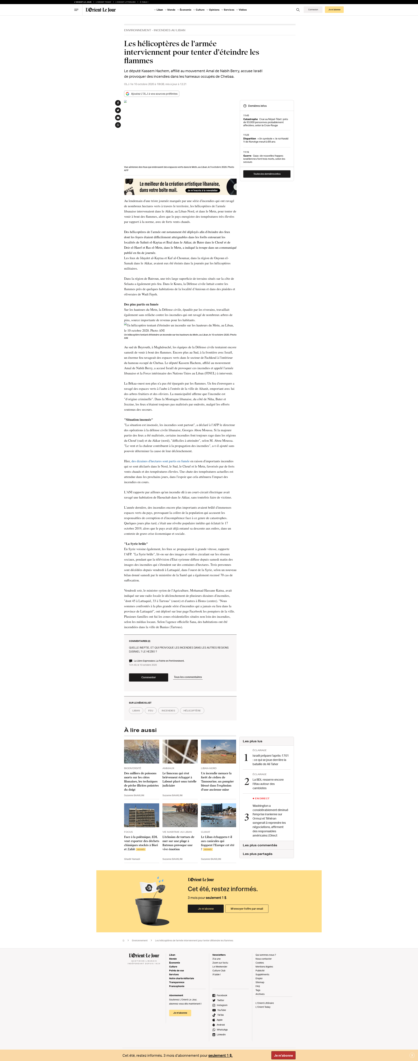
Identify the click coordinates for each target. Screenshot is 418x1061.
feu (150, 710)
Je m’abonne (206, 908)
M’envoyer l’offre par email (247, 908)
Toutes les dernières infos (267, 173)
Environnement (137, 30)
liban (136, 710)
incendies (168, 710)
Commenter (148, 677)
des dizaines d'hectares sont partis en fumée (160, 461)
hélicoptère (192, 710)
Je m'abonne (283, 1055)
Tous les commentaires (188, 677)
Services (174, 974)
